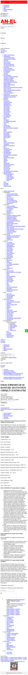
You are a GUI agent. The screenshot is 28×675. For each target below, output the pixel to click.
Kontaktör (6, 156)
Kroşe (8, 180)
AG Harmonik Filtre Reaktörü (11, 171)
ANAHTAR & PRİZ (9, 370)
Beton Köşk (6, 117)
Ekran (5, 130)
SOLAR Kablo (7, 111)
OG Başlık (6, 119)
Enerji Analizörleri (8, 132)
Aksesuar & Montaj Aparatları (11, 76)
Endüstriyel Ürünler (8, 79)
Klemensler (9, 179)
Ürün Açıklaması (8, 413)
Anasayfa (6, 369)
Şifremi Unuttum (12, 357)
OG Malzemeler (7, 115)
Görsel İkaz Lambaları (9, 80)
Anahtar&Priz (7, 56)
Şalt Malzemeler (7, 152)
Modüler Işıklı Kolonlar (9, 84)
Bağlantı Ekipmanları (9, 173)
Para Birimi (3, 16)
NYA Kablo (6, 106)
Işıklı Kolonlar (7, 83)
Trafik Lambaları (7, 91)
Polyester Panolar (8, 149)
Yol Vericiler (6, 167)
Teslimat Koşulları (11, 637)
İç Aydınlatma (7, 71)
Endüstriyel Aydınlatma (9, 69)
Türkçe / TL (5, 13)
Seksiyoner (6, 122)
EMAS (2, 381)
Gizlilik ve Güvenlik (11, 634)
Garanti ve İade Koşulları (12, 633)
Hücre (5, 118)
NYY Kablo (6, 110)
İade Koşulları (7, 414)
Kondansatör (7, 134)
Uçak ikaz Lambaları (8, 92)
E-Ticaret (10, 672)
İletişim (5, 10)
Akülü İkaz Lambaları (9, 78)
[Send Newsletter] (1, 592)
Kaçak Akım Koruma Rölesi (10, 155)
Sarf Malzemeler (7, 172)
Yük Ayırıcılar (7, 168)
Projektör (6, 74)
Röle (5, 140)
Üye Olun (3, 342)
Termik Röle (6, 163)
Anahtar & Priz (10, 617)
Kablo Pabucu (10, 176)
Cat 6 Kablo (6, 101)
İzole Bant (6, 184)
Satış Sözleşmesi (10, 638)
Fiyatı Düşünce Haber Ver (18, 409)
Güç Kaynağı (7, 94)
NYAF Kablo (7, 107)
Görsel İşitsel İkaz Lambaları (10, 82)
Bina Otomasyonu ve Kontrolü (11, 128)
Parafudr (6, 160)
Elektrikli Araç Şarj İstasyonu (10, 95)
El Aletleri (6, 183)
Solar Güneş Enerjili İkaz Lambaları (12, 90)
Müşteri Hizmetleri (8, 9)
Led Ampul (6, 72)
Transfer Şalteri (7, 165)
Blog (5, 8)
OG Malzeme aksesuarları (10, 121)
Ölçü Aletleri (7, 137)
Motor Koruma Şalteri (9, 157)
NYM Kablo (7, 109)
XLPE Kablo (7, 114)
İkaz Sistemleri (7, 75)
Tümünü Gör (10, 203)
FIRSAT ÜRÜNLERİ (9, 55)
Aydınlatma (6, 67)
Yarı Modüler (7, 151)
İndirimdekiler (10, 645)
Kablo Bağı (9, 175)
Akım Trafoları (7, 153)
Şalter (5, 161)
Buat (5, 182)
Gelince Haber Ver (5, 407)
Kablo (8, 623)
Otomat (5, 159)
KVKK (8, 636)
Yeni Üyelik (9, 653)
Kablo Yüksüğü (10, 178)
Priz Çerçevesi (7, 61)
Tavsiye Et (9, 409)
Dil (1, 14)
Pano (5, 146)
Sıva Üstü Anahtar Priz (9, 65)
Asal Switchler (7, 126)
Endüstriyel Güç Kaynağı (10, 96)
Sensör (5, 141)
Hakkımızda (6, 5)
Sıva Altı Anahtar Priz (9, 64)
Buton (5, 129)
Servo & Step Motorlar (9, 142)
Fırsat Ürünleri (10, 619)
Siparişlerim (6, 6)
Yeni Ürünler (10, 649)
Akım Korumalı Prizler (9, 57)
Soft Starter (6, 144)
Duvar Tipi (6, 148)
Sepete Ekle (3, 402)
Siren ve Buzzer (7, 88)
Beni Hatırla (5, 357)
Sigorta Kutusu (7, 63)
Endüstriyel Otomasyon (9, 145)
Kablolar (6, 99)
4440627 (18, 601)
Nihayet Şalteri (7, 136)
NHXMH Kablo (7, 105)
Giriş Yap (3, 341)
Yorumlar (6, 417)
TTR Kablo (6, 113)
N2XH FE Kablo (8, 102)
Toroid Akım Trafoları (9, 164)
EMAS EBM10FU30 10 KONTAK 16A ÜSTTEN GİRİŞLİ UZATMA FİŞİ (13, 374)
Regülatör (6, 98)
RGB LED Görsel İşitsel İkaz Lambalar (13, 87)
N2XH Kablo (7, 103)
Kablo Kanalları (7, 186)
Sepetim (8, 648)
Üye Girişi (9, 652)
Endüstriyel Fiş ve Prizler (9, 59)
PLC (5, 138)
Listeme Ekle (4, 409)
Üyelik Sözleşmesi (11, 640)
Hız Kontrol (6, 133)
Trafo (5, 123)
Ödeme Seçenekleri (8, 415)
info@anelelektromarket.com (17, 599)
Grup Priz (6, 60)
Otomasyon (6, 125)
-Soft (7, 672)
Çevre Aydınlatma (8, 68)
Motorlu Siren (7, 86)
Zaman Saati (6, 169)
